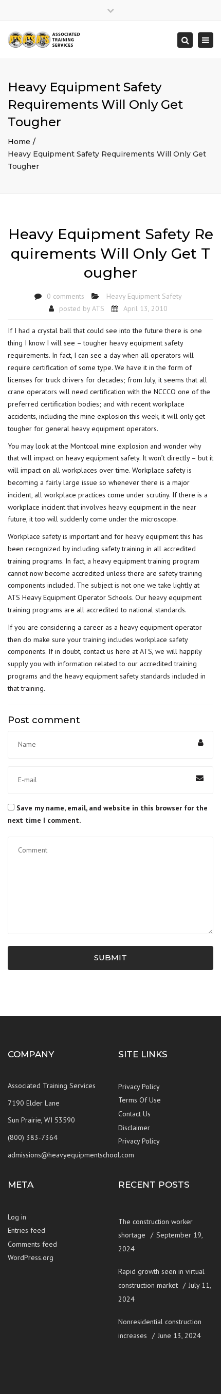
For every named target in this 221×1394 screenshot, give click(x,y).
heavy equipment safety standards (117, 676)
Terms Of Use (139, 1100)
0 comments (65, 296)
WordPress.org (30, 1257)
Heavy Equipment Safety (144, 296)
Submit (110, 957)
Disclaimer (134, 1127)
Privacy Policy (139, 1086)
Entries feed (26, 1230)
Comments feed (32, 1244)
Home (19, 141)
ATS (98, 308)
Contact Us (134, 1113)
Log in (17, 1217)
